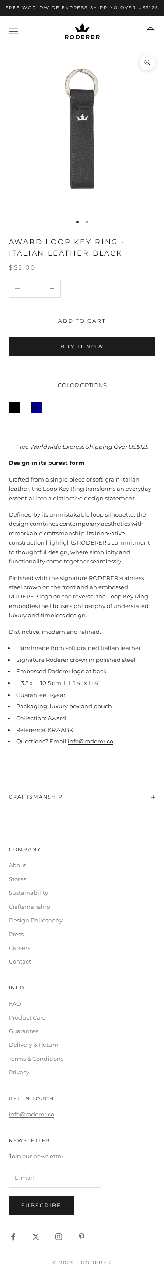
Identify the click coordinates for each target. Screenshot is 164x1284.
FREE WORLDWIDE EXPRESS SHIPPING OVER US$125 (81, 8)
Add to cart (82, 320)
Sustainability (28, 892)
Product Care (27, 1017)
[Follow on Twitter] (35, 1236)
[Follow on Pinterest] (81, 1236)
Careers (19, 947)
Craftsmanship (29, 906)
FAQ (15, 1003)
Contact (20, 961)
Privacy (19, 1072)
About (17, 865)
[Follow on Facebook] (13, 1236)
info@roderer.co (90, 741)
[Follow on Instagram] (58, 1236)
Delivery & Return (34, 1044)
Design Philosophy (36, 920)
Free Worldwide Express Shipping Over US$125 (82, 446)
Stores (17, 879)
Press (16, 934)
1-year (57, 694)
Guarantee (24, 1030)
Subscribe (41, 1205)
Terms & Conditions (36, 1058)
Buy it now (82, 346)
